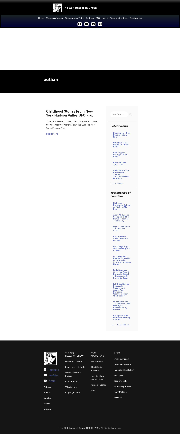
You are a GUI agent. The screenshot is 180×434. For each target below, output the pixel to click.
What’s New (71, 386)
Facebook (54, 369)
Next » (120, 183)
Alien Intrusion (121, 358)
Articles (90, 18)
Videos (47, 408)
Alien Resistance (122, 364)
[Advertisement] (90, 49)
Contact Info (71, 381)
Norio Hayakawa (122, 386)
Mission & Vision (54, 18)
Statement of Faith (74, 18)
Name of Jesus (98, 384)
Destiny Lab (120, 380)
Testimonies (136, 18)
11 (117, 324)
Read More (52, 133)
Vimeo (52, 380)
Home (41, 18)
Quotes (47, 397)
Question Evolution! (124, 369)
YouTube (53, 375)
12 (121, 324)
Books (47, 392)
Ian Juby (118, 375)
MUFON (118, 397)
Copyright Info (72, 392)
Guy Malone (120, 391)
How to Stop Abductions (115, 18)
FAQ (98, 18)
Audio (47, 403)
